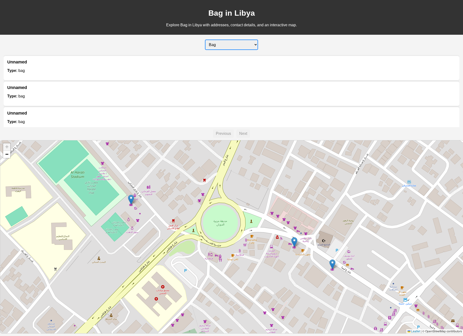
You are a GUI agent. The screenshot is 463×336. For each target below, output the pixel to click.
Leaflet (415, 331)
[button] (131, 200)
